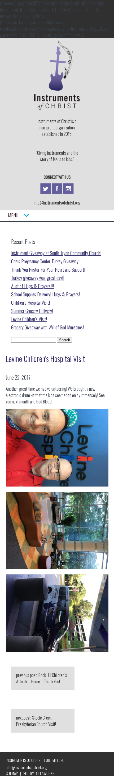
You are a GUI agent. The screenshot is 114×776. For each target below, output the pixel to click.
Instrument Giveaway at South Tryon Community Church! (56, 253)
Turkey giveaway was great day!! (37, 277)
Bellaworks (44, 773)
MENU (16, 215)
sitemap (12, 773)
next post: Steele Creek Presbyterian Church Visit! (36, 720)
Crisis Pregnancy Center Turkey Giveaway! (45, 261)
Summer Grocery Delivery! (32, 310)
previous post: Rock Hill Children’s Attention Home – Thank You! (41, 678)
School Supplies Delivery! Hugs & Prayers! (45, 294)
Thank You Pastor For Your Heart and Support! (48, 269)
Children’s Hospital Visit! (30, 302)
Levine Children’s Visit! (29, 319)
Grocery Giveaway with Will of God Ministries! (47, 327)
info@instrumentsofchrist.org (57, 202)
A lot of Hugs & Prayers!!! (32, 286)
